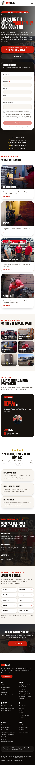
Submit (17, 123)
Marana (5, 589)
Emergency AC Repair (7, 694)
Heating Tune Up (23, 691)
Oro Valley (22, 589)
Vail (20, 600)
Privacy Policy (9, 760)
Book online (17, 56)
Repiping (3, 739)
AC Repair (4, 689)
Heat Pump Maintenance (8, 708)
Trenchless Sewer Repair (8, 734)
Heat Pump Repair (6, 710)
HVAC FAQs (22, 729)
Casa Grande (6, 594)
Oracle (21, 605)
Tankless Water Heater (25, 696)
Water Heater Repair (6, 737)
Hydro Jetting (4, 729)
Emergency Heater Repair (26, 693)
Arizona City (6, 600)
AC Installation (5, 685)
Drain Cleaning (5, 727)
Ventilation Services (24, 715)
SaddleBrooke (23, 610)
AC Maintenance (5, 687)
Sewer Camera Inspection (8, 732)
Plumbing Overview (6, 725)
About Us (21, 725)
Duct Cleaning (22, 705)
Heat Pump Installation (7, 705)
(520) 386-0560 (18, 643)
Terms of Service (18, 760)
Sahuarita (5, 605)
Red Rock (5, 610)
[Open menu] (32, 3)
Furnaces (21, 698)
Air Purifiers (22, 717)
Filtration (21, 710)
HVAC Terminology (24, 732)
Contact (3, 760)
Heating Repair (23, 689)
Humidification (22, 713)
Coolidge (22, 594)
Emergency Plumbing (7, 741)
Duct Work (21, 708)
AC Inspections (5, 692)
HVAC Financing (23, 727)
